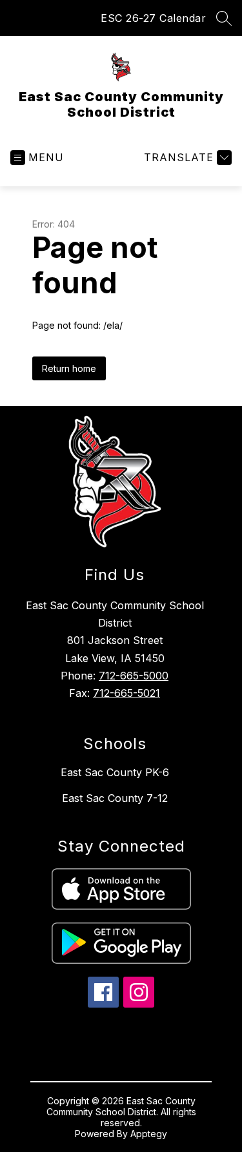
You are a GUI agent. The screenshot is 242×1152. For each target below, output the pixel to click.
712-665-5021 (126, 693)
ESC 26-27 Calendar (153, 18)
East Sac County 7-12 (115, 798)
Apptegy (148, 1133)
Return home (69, 368)
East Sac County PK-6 (115, 772)
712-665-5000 (133, 675)
